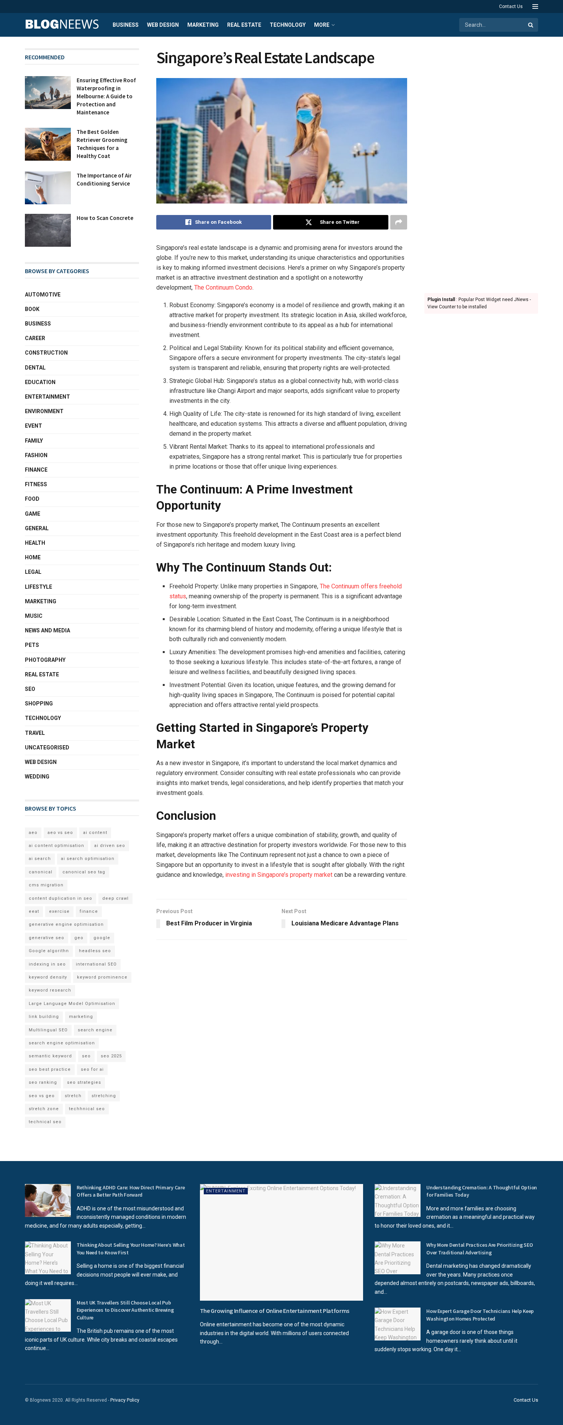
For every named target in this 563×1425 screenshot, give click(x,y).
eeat (34, 911)
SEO (30, 689)
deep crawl (115, 898)
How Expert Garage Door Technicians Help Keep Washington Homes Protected (480, 1315)
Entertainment (47, 397)
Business (126, 25)
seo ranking (43, 1082)
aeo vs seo (60, 832)
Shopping (39, 703)
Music (34, 616)
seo (86, 1056)
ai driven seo (109, 845)
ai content (95, 832)
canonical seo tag (83, 872)
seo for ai (92, 1069)
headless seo (95, 950)
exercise (59, 911)
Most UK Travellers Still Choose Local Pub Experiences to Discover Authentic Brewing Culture (125, 1310)
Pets (32, 645)
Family (34, 441)
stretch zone (44, 1108)
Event (33, 426)
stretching (104, 1095)
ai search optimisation (88, 858)
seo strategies (84, 1082)
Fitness (36, 484)
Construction (46, 353)
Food (32, 499)
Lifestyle (38, 587)
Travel (35, 733)
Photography (45, 660)
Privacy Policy (124, 1400)
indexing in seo (47, 964)
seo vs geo (42, 1095)
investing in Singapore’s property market (278, 874)
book (32, 309)
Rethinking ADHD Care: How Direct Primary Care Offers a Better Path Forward (131, 1191)
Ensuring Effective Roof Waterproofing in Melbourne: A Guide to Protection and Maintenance (106, 96)
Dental (35, 368)
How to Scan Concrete (105, 217)
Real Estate (244, 25)
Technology (288, 25)
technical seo (45, 1121)
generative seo (46, 937)
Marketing (203, 25)
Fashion (36, 455)
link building (44, 1016)
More (321, 25)
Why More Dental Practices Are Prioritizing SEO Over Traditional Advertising (479, 1248)
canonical (40, 872)
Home (33, 557)
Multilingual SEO (48, 1030)
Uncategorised (47, 747)
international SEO (96, 964)
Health (35, 543)
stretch (73, 1095)
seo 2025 (111, 1056)
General (37, 528)
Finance (36, 470)
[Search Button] (531, 25)
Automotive (43, 295)
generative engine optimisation (66, 924)
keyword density (48, 977)
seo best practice (50, 1069)
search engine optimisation (62, 1043)
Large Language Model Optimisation (72, 1003)
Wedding (37, 777)
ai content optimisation (56, 845)
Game (32, 514)
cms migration (46, 885)
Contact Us (511, 6)
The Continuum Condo (223, 287)
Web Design (163, 25)
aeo (33, 832)
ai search (40, 858)
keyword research (50, 990)
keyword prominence (102, 977)
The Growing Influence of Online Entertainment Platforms (274, 1310)
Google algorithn (49, 950)
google (101, 937)
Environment (44, 411)
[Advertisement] (481, 163)
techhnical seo (87, 1108)
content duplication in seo (60, 898)
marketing (81, 1016)
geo (78, 937)
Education (40, 382)
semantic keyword (50, 1056)
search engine (95, 1030)
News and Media (47, 630)
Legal (33, 572)
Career (35, 338)
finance (89, 911)
